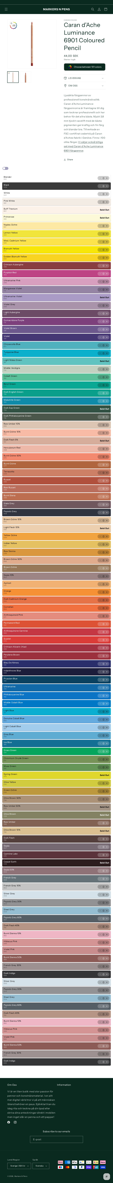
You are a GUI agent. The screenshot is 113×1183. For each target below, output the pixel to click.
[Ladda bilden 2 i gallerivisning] (25, 77)
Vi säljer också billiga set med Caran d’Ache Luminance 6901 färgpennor (83, 146)
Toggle (5, 168)
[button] (6, 9)
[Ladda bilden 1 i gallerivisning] (13, 77)
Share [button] (70, 159)
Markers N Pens (20, 1176)
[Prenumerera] (79, 1139)
